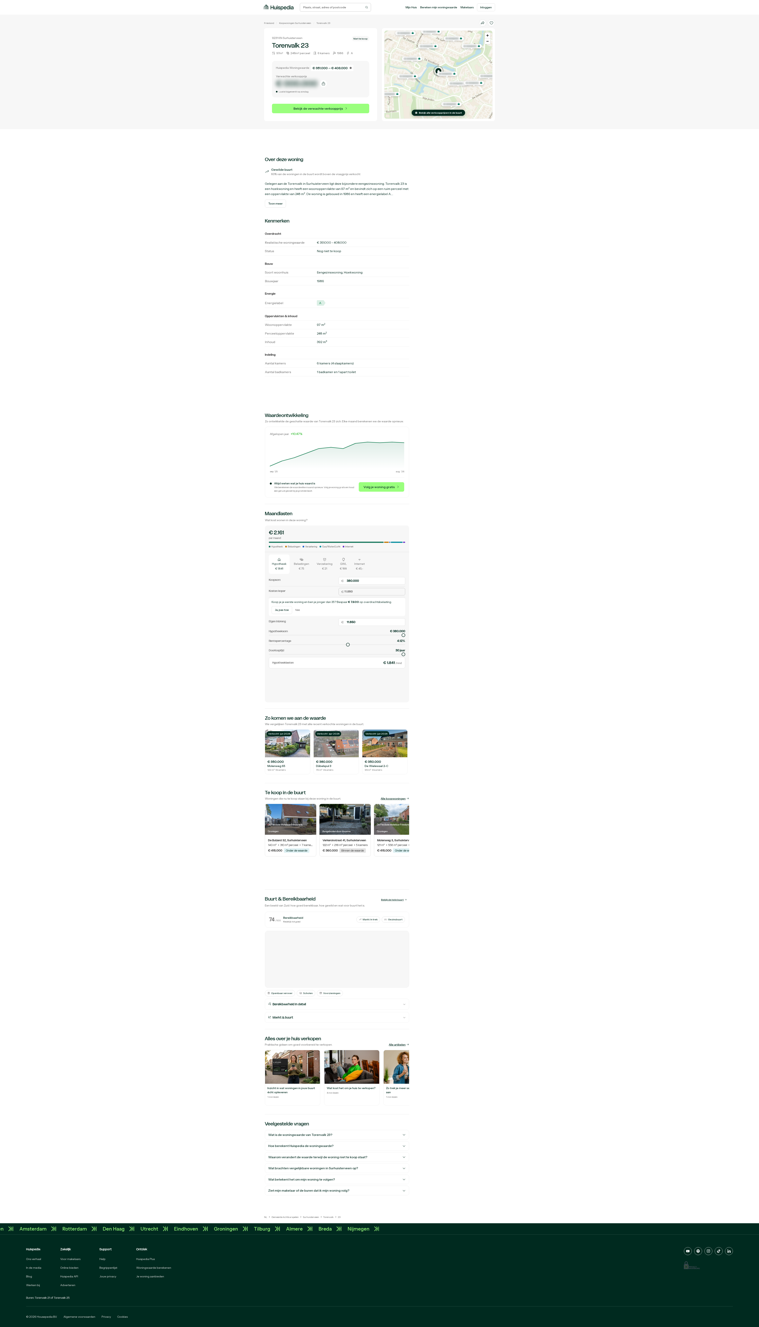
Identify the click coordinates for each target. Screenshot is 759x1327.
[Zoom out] (487, 41)
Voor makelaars (70, 1259)
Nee (297, 610)
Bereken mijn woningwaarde (438, 7)
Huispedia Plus (145, 1259)
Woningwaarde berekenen (153, 1267)
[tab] (279, 564)
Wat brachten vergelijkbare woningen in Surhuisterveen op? (313, 1168)
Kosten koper (277, 590)
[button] (438, 71)
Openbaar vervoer (282, 993)
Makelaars (467, 7)
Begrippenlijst (108, 1267)
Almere (40, 1229)
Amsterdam (144, 1229)
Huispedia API (69, 1276)
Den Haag (225, 1229)
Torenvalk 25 (62, 1298)
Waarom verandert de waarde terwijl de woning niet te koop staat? (317, 1157)
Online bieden (69, 1267)
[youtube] (688, 1251)
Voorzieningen (331, 993)
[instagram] (708, 1251)
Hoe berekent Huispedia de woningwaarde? (300, 1146)
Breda (71, 1229)
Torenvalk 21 (42, 1298)
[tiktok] (719, 1251)
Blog (29, 1276)
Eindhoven (298, 1229)
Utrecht (261, 1229)
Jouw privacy (107, 1276)
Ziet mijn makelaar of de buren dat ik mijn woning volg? (308, 1190)
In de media (33, 1267)
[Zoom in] (487, 35)
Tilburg (374, 1229)
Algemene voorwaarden (79, 1317)
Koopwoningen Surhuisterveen (295, 23)
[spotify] (698, 1251)
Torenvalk (321, 23)
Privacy (106, 1317)
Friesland (269, 23)
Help (102, 1259)
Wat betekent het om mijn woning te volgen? (301, 1179)
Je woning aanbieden (150, 1276)
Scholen (308, 993)
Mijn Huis (411, 7)
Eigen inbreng (277, 621)
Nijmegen (104, 1229)
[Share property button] (482, 22)
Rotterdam (186, 1229)
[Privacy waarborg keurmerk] (692, 1265)
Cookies (122, 1317)
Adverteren (67, 1285)
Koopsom (274, 580)
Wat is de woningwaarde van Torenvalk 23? (300, 1135)
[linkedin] (729, 1251)
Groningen (338, 1229)
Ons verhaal (33, 1259)
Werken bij (33, 1285)
